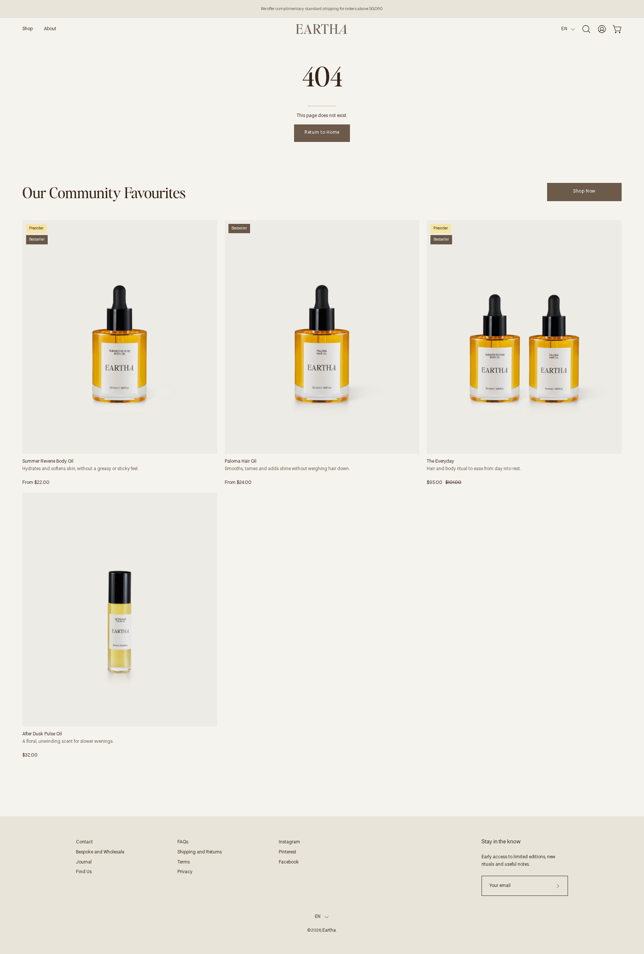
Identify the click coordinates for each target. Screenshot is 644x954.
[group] (322, 9)
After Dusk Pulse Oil (42, 734)
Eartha (329, 930)
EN (564, 29)
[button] (27, 29)
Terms (183, 862)
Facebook (289, 862)
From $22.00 (36, 483)
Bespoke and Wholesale (100, 852)
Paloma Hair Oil (240, 461)
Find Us (84, 872)
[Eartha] (322, 29)
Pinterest (287, 852)
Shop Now (584, 191)
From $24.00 (238, 483)
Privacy (184, 872)
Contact (84, 842)
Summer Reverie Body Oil (47, 461)
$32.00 (30, 755)
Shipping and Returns (199, 852)
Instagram (289, 842)
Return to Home (322, 132)
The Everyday (440, 461)
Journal (84, 862)
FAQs (182, 842)
